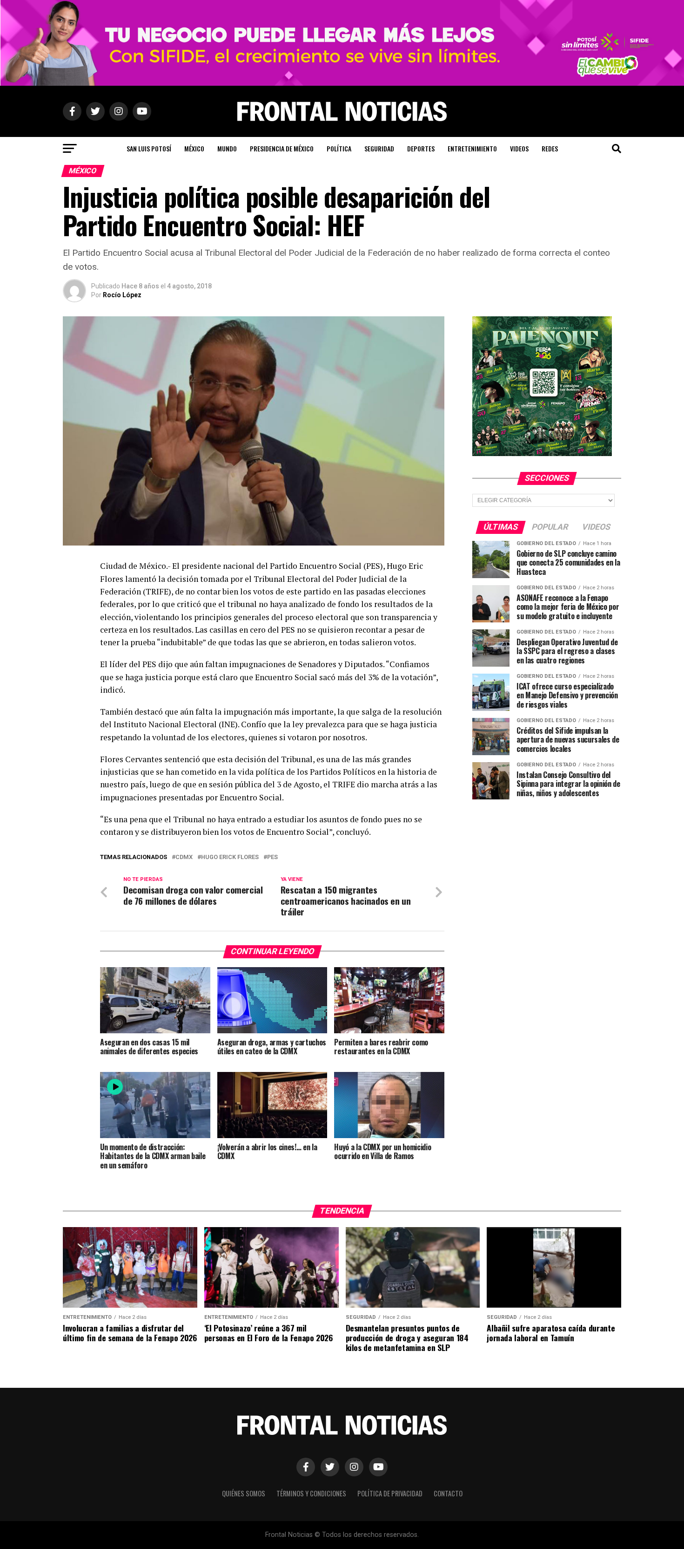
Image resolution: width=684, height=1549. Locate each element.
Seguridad (379, 148)
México (194, 148)
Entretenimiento (472, 148)
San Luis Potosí (149, 148)
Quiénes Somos (243, 1493)
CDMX (184, 857)
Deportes (421, 148)
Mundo (227, 148)
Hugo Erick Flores (230, 857)
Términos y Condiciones (311, 1493)
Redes (550, 148)
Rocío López (122, 295)
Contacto (448, 1493)
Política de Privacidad (389, 1493)
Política (339, 148)
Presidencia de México (282, 148)
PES (272, 857)
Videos (519, 148)
